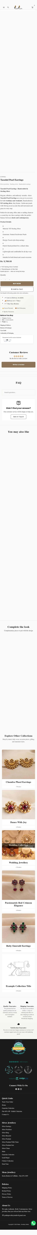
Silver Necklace (7, 1129)
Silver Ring (5, 1132)
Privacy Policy (6, 1194)
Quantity (3, 275)
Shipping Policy (7, 1188)
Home (4, 1105)
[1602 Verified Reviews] (18, 1055)
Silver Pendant (6, 1139)
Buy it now (16, 283)
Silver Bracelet (6, 1136)
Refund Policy (6, 1191)
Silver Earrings (6, 1126)
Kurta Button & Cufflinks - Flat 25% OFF (15, 1176)
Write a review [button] (18, 364)
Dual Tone (5, 1164)
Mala (3, 1151)
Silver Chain (6, 1148)
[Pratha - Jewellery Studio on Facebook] (16, 1089)
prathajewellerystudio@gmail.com (14, 1215)
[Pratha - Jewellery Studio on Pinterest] (18, 1089)
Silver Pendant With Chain (10, 1142)
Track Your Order (7, 1102)
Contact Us (5, 1114)
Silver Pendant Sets (8, 1145)
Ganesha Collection (8, 1108)
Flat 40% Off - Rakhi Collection (12, 1111)
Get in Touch (18, 417)
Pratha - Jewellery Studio (23, 1224)
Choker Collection (7, 1161)
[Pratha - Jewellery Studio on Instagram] (21, 1089)
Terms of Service (7, 1197)
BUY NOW (10, 474)
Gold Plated (5, 1158)
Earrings (3, 176)
